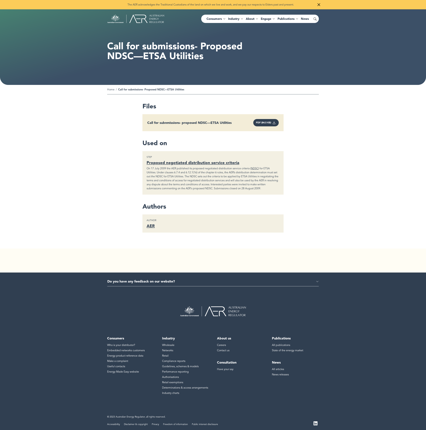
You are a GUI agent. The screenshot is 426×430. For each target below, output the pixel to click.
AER (151, 225)
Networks (167, 350)
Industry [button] (233, 19)
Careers (221, 345)
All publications (281, 345)
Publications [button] (286, 19)
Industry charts (170, 393)
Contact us (223, 350)
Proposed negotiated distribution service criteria (193, 162)
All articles (278, 369)
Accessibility (113, 424)
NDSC (254, 168)
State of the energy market (287, 350)
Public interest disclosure (205, 424)
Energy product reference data (125, 355)
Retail (165, 355)
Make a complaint (117, 361)
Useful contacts (116, 366)
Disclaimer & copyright (136, 424)
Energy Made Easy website (123, 371)
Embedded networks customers (126, 350)
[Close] (319, 4)
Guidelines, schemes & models (180, 366)
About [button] (250, 19)
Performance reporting (175, 371)
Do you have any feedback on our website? (141, 281)
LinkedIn (315, 423)
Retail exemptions (172, 382)
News (305, 19)
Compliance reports (173, 361)
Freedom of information (175, 424)
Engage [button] (266, 19)
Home (110, 89)
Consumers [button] (214, 19)
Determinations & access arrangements (185, 387)
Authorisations (170, 377)
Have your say (225, 369)
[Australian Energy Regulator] (135, 19)
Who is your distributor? (121, 345)
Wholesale (168, 345)
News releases (280, 374)
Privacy (155, 424)
